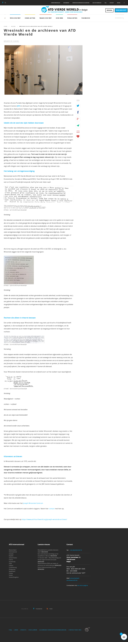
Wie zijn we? (15, 18)
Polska (11, 573)
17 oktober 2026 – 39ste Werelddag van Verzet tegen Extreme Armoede (49, 559)
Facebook (86, 18)
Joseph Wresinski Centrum (33, 503)
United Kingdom (14, 577)
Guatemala (12, 562)
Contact (112, 2)
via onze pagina (82, 585)
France (11, 560)
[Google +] (78, 119)
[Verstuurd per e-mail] (78, 125)
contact (52, 509)
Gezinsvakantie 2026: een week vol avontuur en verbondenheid (48, 564)
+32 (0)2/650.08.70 (76, 550)
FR (124, 2)
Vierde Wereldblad (55, 2)
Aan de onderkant (96, 2)
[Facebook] (3, 2)
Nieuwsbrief (66, 2)
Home (5, 26)
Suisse (11, 575)
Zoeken (118, 18)
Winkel (118, 2)
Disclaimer (33, 630)
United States (13, 558)
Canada (11, 554)
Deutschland (12, 550)
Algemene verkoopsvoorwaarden (52, 630)
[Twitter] (78, 105)
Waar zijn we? (46, 18)
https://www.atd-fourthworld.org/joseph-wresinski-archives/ (44, 519)
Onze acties (30, 18)
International (13, 552)
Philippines (12, 569)
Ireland (11, 565)
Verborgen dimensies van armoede (80, 2)
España (11, 556)
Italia (10, 563)
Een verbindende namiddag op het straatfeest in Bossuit (48, 555)
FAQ (105, 2)
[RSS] (5, 2)
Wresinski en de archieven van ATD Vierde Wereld (40, 32)
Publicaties (72, 18)
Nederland (12, 571)
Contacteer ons (75, 630)
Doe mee (59, 18)
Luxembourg (13, 567)
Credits (23, 630)
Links (16, 630)
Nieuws (13, 26)
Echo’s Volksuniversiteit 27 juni (47, 567)
